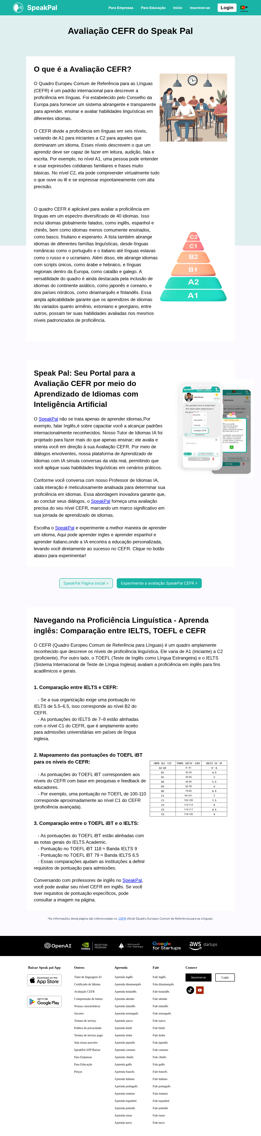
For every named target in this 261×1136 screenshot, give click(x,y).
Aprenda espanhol (125, 1100)
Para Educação (153, 7)
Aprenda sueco (123, 1020)
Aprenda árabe (123, 1035)
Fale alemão (160, 998)
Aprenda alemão (124, 998)
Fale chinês (159, 1057)
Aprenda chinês (123, 1057)
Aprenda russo (123, 1115)
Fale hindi (159, 1028)
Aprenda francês (124, 1071)
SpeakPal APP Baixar (87, 1049)
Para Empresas (121, 7)
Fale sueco (159, 1020)
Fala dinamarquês (163, 984)
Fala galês (159, 1064)
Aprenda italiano (124, 1079)
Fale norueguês (162, 1013)
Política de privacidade (87, 1028)
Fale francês (160, 1071)
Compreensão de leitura (88, 998)
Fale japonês (160, 1042)
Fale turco (159, 1122)
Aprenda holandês (125, 991)
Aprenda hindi (123, 1028)
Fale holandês (161, 991)
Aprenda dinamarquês (127, 984)
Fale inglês (159, 977)
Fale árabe (159, 1035)
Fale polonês (160, 1108)
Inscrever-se (198, 977)
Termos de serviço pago (88, 1035)
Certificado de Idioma (87, 984)
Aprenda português (126, 1086)
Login (227, 7)
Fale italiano (160, 1079)
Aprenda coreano (124, 1049)
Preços (78, 1071)
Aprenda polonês (124, 1108)
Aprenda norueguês (126, 1013)
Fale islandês (160, 1006)
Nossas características (87, 1006)
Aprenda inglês (123, 977)
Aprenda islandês (124, 1006)
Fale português (161, 1086)
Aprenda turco (123, 1122)
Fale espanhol (161, 1100)
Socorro (79, 1013)
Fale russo (159, 1115)
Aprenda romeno (124, 1093)
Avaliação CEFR (84, 991)
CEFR (122, 918)
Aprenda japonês (124, 1042)
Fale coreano (160, 1049)
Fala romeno (160, 1093)
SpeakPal (48, 418)
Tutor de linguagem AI (87, 977)
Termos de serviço (85, 1020)
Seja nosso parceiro (85, 1042)
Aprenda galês (123, 1064)
